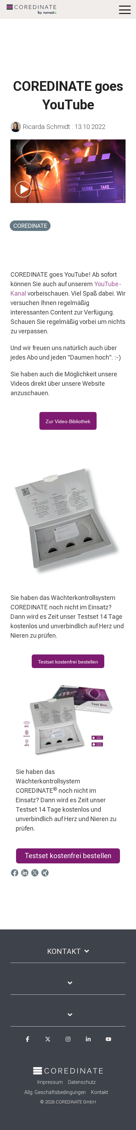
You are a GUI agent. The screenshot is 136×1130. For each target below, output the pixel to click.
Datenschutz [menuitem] (82, 1082)
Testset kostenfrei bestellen (68, 856)
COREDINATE (30, 225)
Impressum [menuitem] (50, 1082)
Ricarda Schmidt (46, 127)
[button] (125, 9)
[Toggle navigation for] (68, 986)
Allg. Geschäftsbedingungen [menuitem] (55, 1092)
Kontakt (64, 951)
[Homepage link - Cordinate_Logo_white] (68, 1070)
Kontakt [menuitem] (99, 1092)
